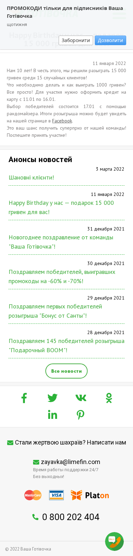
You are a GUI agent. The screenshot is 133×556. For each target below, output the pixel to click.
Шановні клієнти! (31, 177)
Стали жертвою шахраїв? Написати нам (70, 442)
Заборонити (76, 40)
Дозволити (110, 40)
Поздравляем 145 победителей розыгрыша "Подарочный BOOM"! (66, 345)
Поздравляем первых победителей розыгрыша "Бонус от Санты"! (55, 310)
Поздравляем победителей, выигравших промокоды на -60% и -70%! (62, 276)
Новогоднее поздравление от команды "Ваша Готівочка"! (61, 241)
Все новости (66, 371)
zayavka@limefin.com (70, 461)
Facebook (62, 121)
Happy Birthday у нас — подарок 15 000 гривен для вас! (61, 207)
